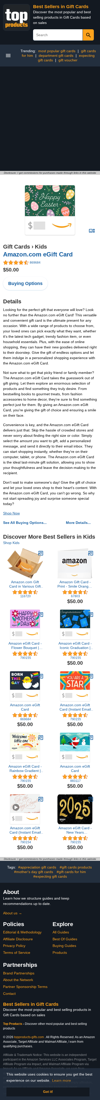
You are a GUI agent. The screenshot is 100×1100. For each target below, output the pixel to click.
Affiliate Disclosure (18, 939)
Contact (9, 994)
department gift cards (56, 55)
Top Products (13, 1024)
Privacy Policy (14, 946)
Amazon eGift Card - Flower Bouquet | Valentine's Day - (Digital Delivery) (25, 645)
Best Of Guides (65, 939)
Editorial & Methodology (22, 932)
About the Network (18, 980)
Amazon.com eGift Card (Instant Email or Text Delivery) (75, 707)
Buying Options (25, 283)
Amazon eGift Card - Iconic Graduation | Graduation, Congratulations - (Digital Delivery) (75, 645)
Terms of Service (16, 952)
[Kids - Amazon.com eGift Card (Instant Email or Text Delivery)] (91, 676)
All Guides (61, 932)
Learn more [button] (61, 1080)
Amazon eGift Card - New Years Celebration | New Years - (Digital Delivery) (75, 830)
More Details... (78, 523)
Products (60, 952)
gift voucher (67, 60)
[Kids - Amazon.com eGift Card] (50, 210)
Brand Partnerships (18, 973)
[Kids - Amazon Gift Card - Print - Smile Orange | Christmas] (91, 553)
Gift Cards (16, 246)
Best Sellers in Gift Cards (60, 6)
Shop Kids (11, 543)
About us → (12, 913)
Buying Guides (64, 946)
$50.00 (11, 270)
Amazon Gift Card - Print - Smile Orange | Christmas (75, 584)
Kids (41, 246)
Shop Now (11, 513)
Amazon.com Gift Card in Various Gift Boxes (25, 584)
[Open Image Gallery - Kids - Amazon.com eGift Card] (92, 231)
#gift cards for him (71, 872)
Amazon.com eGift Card (38, 254)
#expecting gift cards (50, 876)
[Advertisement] (50, 118)
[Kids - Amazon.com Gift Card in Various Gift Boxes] (41, 553)
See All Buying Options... (25, 523)
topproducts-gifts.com (29, 1037)
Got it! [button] (48, 1092)
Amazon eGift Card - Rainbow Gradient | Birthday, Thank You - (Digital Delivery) (25, 768)
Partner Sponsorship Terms (25, 987)
